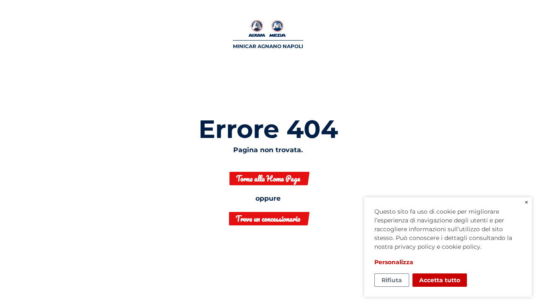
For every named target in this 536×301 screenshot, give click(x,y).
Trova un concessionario (268, 218)
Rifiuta (391, 280)
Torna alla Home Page (268, 178)
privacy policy (414, 246)
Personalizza (393, 262)
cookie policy (461, 246)
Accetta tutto (439, 280)
